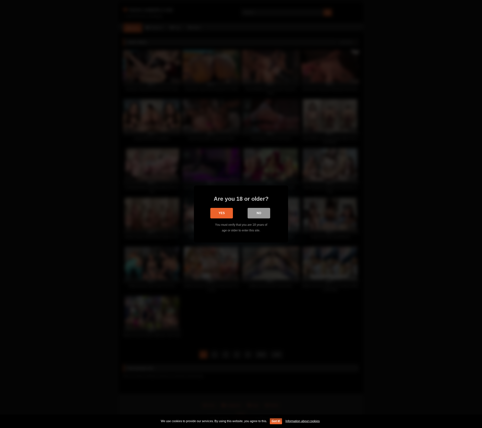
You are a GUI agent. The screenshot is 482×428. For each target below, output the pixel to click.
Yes (222, 213)
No (259, 213)
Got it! (276, 421)
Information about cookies (302, 421)
